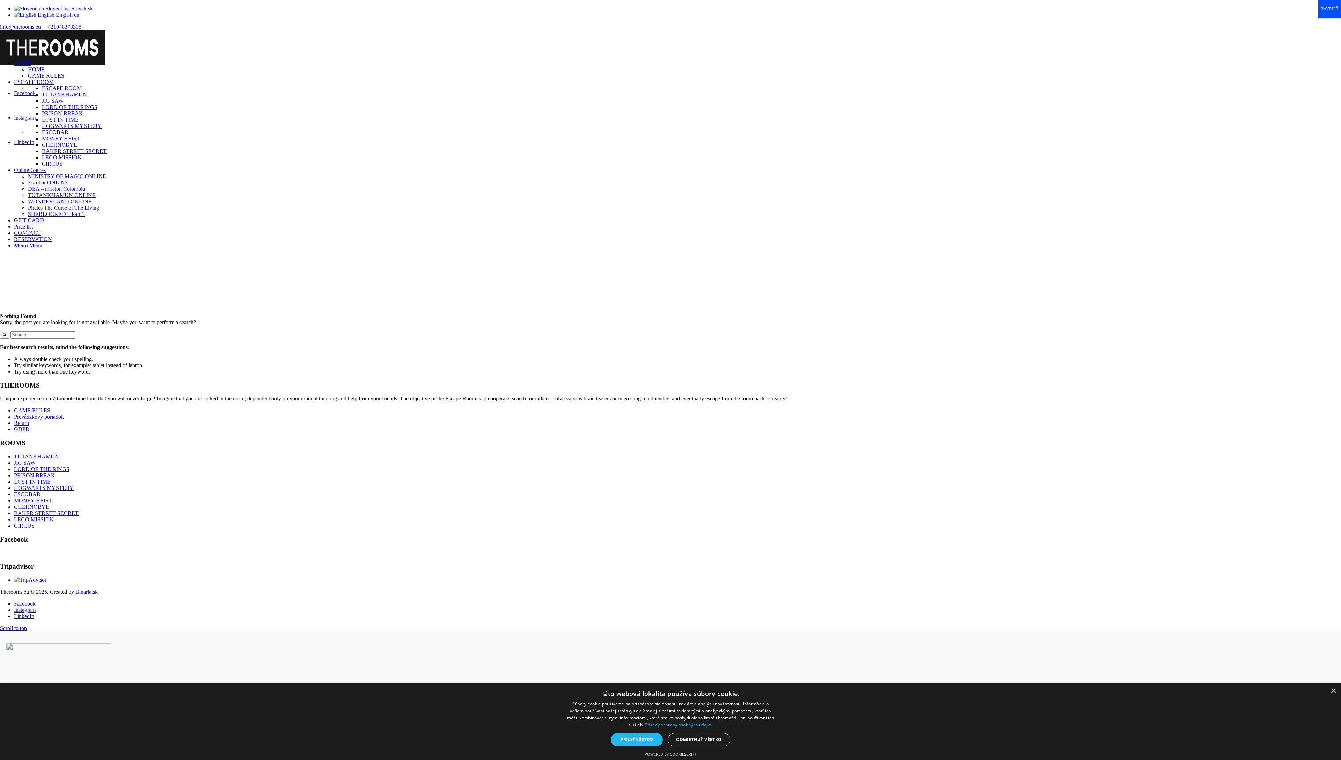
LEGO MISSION (34, 519)
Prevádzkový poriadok (39, 417)
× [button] (1333, 691)
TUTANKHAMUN (36, 456)
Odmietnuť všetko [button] (698, 740)
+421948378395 (63, 27)
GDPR (21, 429)
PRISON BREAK (34, 475)
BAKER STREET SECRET (46, 513)
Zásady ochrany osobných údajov (678, 725)
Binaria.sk (86, 592)
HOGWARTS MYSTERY (44, 488)
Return (21, 423)
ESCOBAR (27, 494)
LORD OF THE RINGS (41, 469)
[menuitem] (677, 69)
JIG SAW (25, 463)
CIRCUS (24, 526)
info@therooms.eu (20, 27)
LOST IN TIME (32, 482)
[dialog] (670, 721)
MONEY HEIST (33, 501)
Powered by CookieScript (671, 754)
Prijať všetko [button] (637, 740)
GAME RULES (32, 410)
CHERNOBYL (31, 507)
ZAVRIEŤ (1329, 9)
